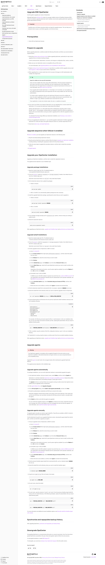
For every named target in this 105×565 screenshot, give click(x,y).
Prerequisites (32, 37)
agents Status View (36, 386)
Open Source (39, 6)
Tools (57, 6)
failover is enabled (32, 134)
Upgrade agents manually (36, 410)
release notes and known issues (41, 56)
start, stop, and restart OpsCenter (42, 124)
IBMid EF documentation (37, 279)
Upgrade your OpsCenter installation (65, 140)
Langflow (20, 6)
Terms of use (51, 557)
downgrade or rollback (35, 69)
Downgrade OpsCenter (36, 530)
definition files (40, 17)
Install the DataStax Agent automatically (47, 404)
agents (34, 360)
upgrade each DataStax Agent (51, 229)
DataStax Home (5, 557)
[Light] (100, 2)
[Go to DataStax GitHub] (92, 554)
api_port (35, 174)
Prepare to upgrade (35, 48)
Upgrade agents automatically (37, 369)
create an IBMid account (66, 275)
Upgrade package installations (37, 167)
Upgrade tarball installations (37, 235)
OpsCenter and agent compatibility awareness (55, 377)
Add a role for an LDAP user (46, 87)
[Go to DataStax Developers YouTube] (95, 554)
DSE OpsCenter (30, 9)
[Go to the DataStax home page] (32, 554)
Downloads (4, 562)
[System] (103, 2)
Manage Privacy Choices (60, 557)
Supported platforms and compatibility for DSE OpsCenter (52, 65)
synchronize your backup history (67, 229)
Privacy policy (45, 557)
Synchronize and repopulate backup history (45, 520)
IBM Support (45, 538)
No (34, 548)
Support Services (49, 6)
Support (3, 561)
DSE (31, 6)
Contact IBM (93, 557)
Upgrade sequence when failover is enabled (44, 131)
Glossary (3, 559)
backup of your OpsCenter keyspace (40, 68)
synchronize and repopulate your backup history (49, 523)
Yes (29, 548)
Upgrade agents (32, 148)
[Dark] (101, 2)
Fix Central (35, 251)
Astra (13, 6)
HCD (26, 6)
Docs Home (5, 6)
